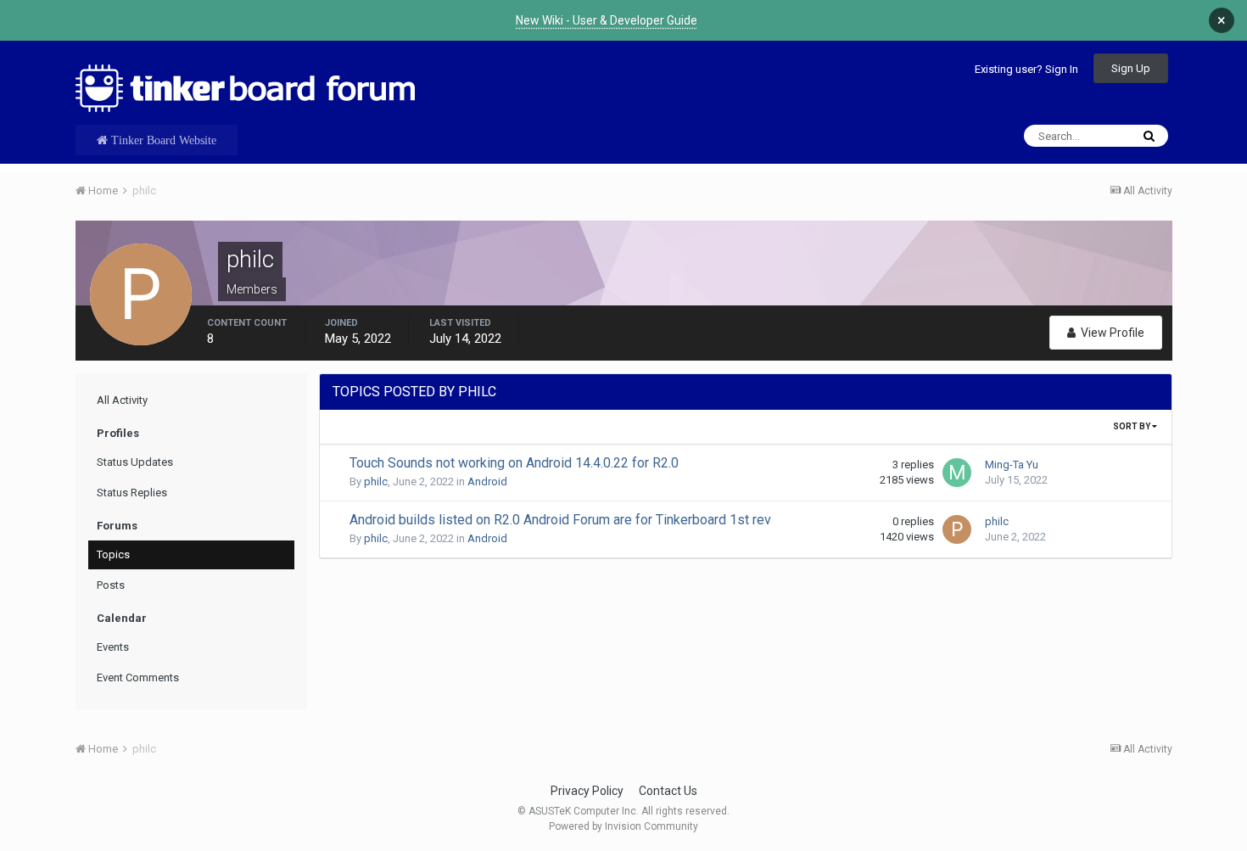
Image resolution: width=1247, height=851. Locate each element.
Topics (113, 554)
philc (376, 481)
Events (113, 647)
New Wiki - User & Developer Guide (606, 20)
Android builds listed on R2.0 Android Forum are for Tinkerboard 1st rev (560, 520)
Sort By (1132, 426)
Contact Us (668, 791)
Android (487, 481)
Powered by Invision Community (623, 826)
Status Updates (135, 462)
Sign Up (1130, 68)
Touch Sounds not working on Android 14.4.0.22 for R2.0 (514, 463)
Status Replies (132, 492)
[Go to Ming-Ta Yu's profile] (956, 472)
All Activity (122, 400)
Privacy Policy (587, 791)
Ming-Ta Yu (1011, 464)
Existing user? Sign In (1026, 69)
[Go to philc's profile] (956, 529)
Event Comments (138, 677)
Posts (111, 585)
